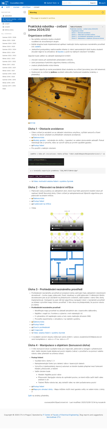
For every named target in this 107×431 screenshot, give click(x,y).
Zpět (30, 396)
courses (16, 7)
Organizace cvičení (77, 31)
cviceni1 (7, 24)
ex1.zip (32, 123)
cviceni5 (7, 27)
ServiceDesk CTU (54, 417)
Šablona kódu (38, 137)
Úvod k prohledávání (41, 327)
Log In (103, 3)
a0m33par (26, 7)
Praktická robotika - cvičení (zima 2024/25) (12, 20)
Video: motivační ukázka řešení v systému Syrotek (53, 181)
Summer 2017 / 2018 (9, 86)
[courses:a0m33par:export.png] (41, 177)
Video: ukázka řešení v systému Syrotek (49, 333)
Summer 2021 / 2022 (9, 61)
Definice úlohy (9, 30)
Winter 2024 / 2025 (9, 46)
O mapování (38, 330)
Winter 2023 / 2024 (9, 52)
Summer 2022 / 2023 (9, 55)
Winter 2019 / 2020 (9, 76)
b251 (8, 7)
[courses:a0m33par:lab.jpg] (59, 119)
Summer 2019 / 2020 (9, 73)
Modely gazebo (39, 140)
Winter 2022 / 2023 (9, 58)
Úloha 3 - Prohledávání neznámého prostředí (86, 36)
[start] (2, 7)
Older (4, 89)
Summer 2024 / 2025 (9, 43)
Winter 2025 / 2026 (9, 40)
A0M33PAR (8, 16)
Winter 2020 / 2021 (9, 70)
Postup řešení (38, 145)
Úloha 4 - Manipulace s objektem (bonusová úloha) (88, 38)
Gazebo (61, 52)
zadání (37, 46)
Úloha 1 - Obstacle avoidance (81, 33)
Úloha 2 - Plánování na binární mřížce (83, 34)
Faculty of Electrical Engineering (65, 415)
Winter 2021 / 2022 (9, 64)
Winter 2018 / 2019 (9, 83)
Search (93, 3)
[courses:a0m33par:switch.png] (46, 165)
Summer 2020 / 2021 (9, 67)
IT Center (46, 415)
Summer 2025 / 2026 (9, 37)
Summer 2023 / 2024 (9, 49)
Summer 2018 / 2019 (9, 79)
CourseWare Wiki (17, 3)
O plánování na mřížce (42, 204)
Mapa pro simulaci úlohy (43, 389)
